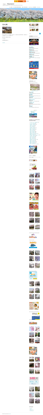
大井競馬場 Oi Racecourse (32, 45)
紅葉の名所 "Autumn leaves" (33, 139)
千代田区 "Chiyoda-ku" (32, 127)
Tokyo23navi (10, 4)
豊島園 (31, 56)
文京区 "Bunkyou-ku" (32, 131)
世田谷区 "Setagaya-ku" (33, 124)
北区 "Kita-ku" (32, 126)
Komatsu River (36, 90)
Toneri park (30, 107)
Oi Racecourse (30, 48)
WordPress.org (31, 410)
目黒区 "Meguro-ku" (32, 138)
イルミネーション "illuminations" (34, 122)
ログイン (31, 408)
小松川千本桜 (33, 90)
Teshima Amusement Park (32, 57)
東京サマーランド (32, 51)
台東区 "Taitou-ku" (32, 128)
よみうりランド (32, 49)
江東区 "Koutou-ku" (32, 136)
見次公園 (4, 42)
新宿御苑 (31, 94)
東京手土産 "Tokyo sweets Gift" (33, 133)
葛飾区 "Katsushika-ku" (33, 141)
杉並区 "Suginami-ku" (32, 132)
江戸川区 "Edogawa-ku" (33, 135)
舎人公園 (31, 105)
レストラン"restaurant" (32, 123)
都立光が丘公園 (32, 102)
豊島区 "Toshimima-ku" (33, 142)
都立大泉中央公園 (32, 99)
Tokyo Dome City (31, 55)
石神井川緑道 (31, 96)
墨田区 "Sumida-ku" (32, 129)
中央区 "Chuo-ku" (32, 125)
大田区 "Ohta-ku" (32, 130)
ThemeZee (10, 413)
